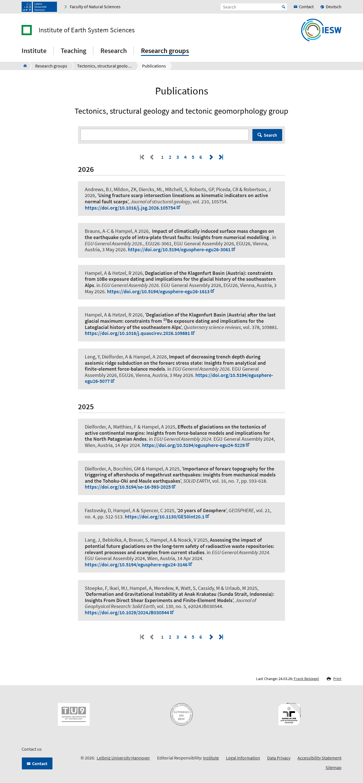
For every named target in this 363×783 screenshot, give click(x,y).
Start (283, 6)
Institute (211, 758)
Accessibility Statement (319, 758)
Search (270, 135)
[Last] (220, 157)
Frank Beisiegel (306, 678)
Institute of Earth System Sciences (87, 30)
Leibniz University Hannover (123, 758)
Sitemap (333, 767)
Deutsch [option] (333, 6)
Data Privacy (278, 758)
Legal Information (243, 758)
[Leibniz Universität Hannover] (39, 7)
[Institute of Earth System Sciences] (23, 66)
